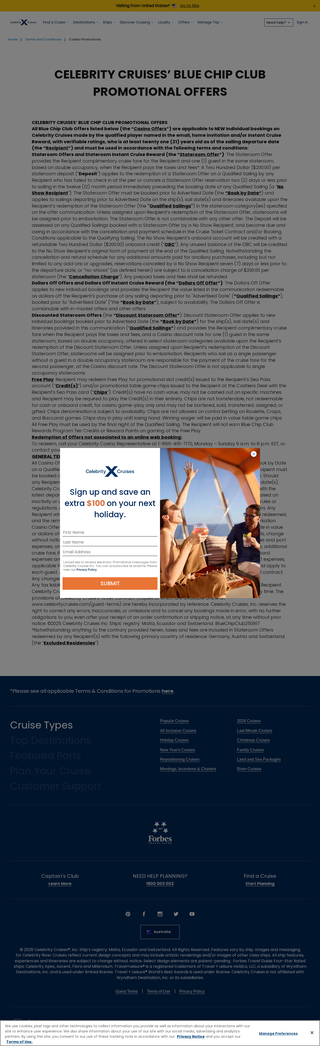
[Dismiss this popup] (254, 454)
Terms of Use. (19, 1041)
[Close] (312, 1032)
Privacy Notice (191, 1036)
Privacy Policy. (87, 570)
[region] (160, 1033)
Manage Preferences (278, 1033)
